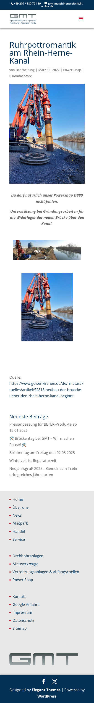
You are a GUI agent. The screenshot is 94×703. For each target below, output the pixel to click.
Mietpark (20, 523)
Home (18, 499)
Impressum (22, 612)
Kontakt (19, 596)
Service (19, 539)
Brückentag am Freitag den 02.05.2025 (42, 452)
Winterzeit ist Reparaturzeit (32, 460)
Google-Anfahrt (26, 604)
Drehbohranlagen (28, 555)
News (17, 515)
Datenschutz (23, 620)
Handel (19, 531)
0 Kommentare (20, 76)
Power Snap (72, 70)
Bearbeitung (25, 70)
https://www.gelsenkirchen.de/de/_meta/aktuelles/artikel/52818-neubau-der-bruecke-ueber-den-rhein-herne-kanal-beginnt (46, 389)
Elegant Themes (46, 689)
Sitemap (20, 628)
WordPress (47, 696)
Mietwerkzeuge (25, 563)
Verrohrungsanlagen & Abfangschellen (46, 571)
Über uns (21, 507)
